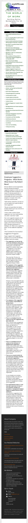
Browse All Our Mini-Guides (11, 133)
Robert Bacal (7, 434)
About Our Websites (8, 438)
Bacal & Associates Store (9, 464)
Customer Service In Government (11, 458)
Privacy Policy (7, 440)
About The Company (8, 436)
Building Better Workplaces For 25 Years (14, 21)
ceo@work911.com (15, 494)
